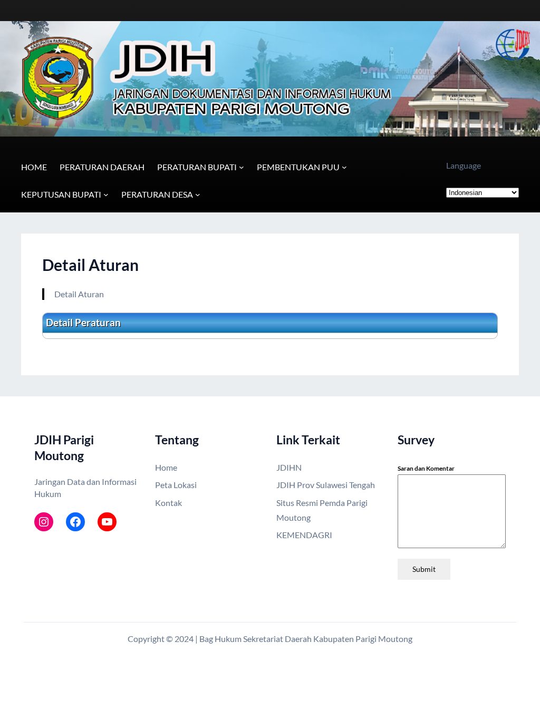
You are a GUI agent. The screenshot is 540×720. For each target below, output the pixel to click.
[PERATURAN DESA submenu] (197, 194)
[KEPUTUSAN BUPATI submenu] (106, 194)
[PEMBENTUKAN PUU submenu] (344, 167)
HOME (34, 167)
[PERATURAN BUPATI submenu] (241, 167)
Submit (424, 569)
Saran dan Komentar (426, 468)
